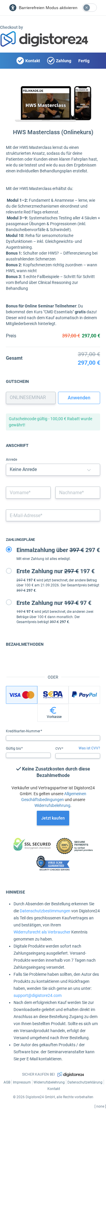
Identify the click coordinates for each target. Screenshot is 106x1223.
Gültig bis (14, 748)
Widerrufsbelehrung (52, 805)
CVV (58, 749)
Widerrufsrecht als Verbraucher (42, 932)
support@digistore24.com (38, 995)
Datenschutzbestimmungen (45, 911)
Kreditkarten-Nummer (23, 731)
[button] (89, 469)
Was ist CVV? (89, 748)
